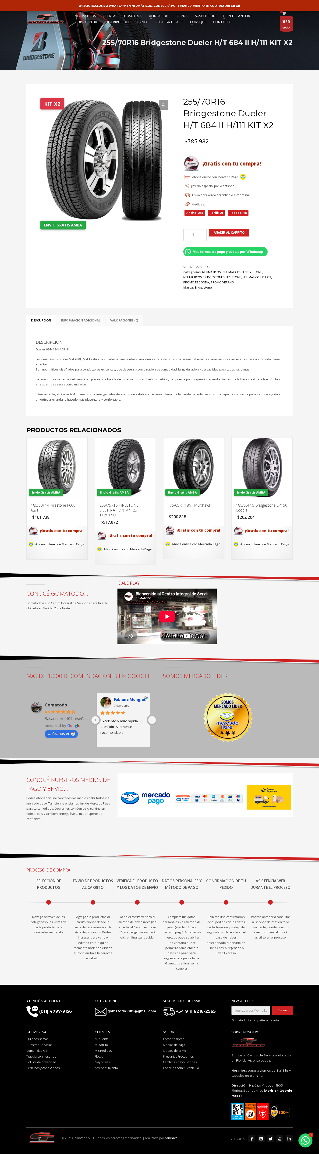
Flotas (99, 1056)
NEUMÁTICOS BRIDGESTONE (242, 272)
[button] (163, 105)
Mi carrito (101, 1045)
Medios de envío (174, 1050)
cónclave (171, 1138)
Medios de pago (174, 1045)
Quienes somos (37, 1039)
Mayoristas (102, 1062)
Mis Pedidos (103, 1050)
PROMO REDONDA (196, 282)
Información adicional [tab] (80, 320)
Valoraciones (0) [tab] (124, 320)
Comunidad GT (36, 1050)
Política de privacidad (41, 1062)
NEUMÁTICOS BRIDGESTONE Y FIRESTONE (212, 277)
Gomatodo (56, 705)
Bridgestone (203, 287)
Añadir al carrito (229, 232)
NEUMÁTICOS (211, 272)
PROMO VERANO (222, 282)
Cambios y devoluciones (180, 1062)
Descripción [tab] (41, 320)
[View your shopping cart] (284, 13)
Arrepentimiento (106, 1068)
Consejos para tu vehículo (181, 1068)
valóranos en (58, 733)
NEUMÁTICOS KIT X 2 (257, 277)
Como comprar (173, 1039)
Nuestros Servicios (39, 1045)
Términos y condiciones (43, 1068)
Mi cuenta (102, 1039)
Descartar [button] (232, 6)
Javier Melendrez (130, 699)
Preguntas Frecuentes (178, 1056)
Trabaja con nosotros (41, 1056)
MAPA (286, 24)
